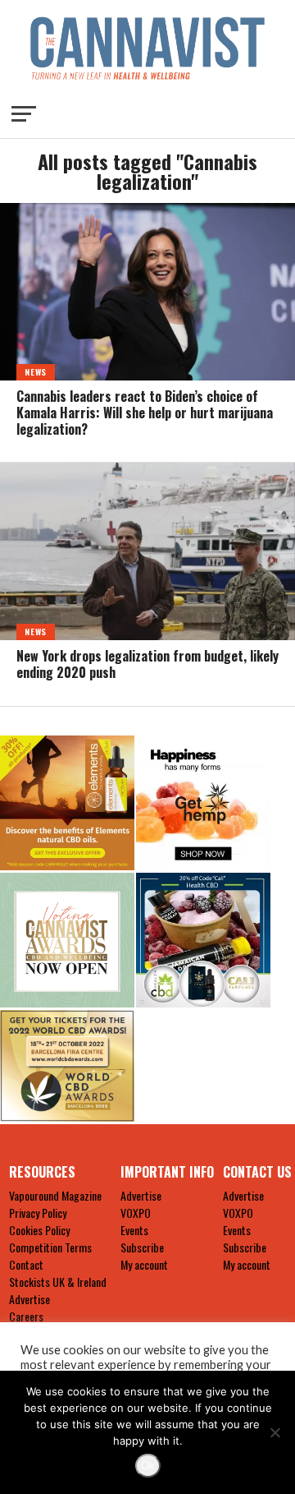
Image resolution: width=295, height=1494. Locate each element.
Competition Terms (50, 1247)
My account (144, 1264)
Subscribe (142, 1247)
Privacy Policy (37, 1212)
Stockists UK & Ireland (58, 1281)
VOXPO (135, 1212)
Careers (26, 1316)
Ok (148, 1465)
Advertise (29, 1298)
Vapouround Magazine (55, 1195)
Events (134, 1229)
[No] (274, 1432)
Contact (26, 1264)
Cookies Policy (39, 1229)
